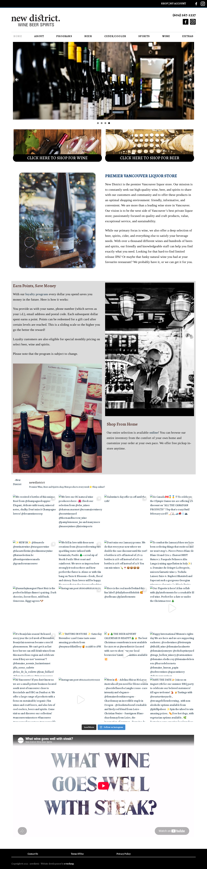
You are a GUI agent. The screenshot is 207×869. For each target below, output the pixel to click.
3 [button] (105, 123)
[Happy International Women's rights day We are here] (172, 654)
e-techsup (69, 863)
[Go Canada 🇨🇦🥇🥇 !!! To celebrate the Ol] (172, 517)
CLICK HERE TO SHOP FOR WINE (57, 158)
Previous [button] (17, 80)
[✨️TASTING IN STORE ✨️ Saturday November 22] (81, 654)
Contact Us (32, 853)
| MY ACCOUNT (177, 3)
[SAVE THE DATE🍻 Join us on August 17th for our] (172, 700)
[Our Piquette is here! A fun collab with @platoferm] (172, 608)
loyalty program (37, 294)
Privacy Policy (123, 853)
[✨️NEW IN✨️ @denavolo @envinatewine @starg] (35, 562)
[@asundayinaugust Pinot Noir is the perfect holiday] (35, 608)
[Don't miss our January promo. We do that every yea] (126, 562)
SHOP (165, 3)
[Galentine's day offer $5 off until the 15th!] (126, 517)
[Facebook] (196, 3)
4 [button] (109, 123)
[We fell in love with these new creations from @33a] (81, 562)
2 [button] (102, 123)
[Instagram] (203, 3)
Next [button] (190, 80)
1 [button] (98, 123)
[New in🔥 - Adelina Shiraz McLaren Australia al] (126, 700)
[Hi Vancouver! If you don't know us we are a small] (35, 700)
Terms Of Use (77, 853)
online (153, 432)
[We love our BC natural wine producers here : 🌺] (81, 517)
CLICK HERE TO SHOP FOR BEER (149, 158)
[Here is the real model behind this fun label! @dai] (126, 608)
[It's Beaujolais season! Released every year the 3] (35, 654)
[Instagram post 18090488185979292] (81, 608)
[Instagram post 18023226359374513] (81, 700)
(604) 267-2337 (184, 14)
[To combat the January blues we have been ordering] (172, 562)
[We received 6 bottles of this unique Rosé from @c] (35, 517)
